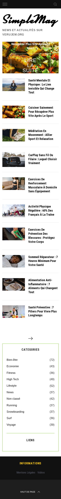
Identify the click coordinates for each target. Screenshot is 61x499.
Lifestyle (12, 385)
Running (12, 405)
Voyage (11, 424)
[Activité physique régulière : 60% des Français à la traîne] (13, 210)
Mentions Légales (25, 472)
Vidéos (41, 472)
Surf (9, 418)
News (10, 392)
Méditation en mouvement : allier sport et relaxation (40, 135)
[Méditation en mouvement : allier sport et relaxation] (13, 135)
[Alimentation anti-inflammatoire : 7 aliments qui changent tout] (13, 284)
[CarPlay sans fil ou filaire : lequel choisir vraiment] (13, 159)
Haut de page (27, 492)
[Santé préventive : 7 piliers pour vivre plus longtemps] (13, 311)
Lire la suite (31, 65)
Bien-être (12, 359)
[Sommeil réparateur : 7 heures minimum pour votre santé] (13, 261)
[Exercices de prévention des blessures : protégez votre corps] (13, 234)
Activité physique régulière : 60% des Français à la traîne (41, 210)
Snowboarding (15, 411)
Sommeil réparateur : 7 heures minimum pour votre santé (43, 261)
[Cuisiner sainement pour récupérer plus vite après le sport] (13, 112)
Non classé (13, 398)
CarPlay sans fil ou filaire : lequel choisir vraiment (42, 159)
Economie (13, 366)
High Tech (13, 379)
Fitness (11, 372)
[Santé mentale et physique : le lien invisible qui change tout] (13, 84)
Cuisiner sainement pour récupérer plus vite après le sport (41, 111)
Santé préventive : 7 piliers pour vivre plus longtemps (42, 311)
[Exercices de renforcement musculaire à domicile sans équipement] (13, 183)
